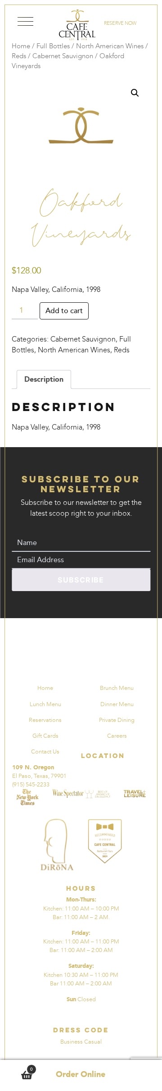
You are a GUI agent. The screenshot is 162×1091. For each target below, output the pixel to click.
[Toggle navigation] (25, 23)
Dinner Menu (117, 704)
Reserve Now (120, 23)
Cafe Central (77, 24)
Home (21, 46)
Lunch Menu (45, 704)
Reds (19, 56)
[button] (135, 93)
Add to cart (64, 310)
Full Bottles (53, 46)
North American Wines (110, 46)
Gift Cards (45, 735)
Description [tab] (43, 379)
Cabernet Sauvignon (62, 56)
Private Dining (117, 720)
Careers (117, 735)
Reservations (45, 720)
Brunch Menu (117, 687)
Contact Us (45, 751)
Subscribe (81, 579)
